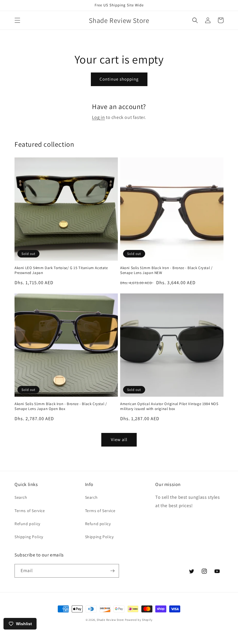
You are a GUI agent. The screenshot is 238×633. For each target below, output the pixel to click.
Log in (98, 117)
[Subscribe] (112, 571)
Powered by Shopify (139, 620)
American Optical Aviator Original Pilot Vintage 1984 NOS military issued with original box (169, 406)
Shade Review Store (110, 620)
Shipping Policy (29, 536)
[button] (17, 20)
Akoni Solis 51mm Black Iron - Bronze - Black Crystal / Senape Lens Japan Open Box (61, 406)
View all (119, 439)
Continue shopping (119, 79)
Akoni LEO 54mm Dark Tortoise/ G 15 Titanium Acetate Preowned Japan (61, 270)
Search (21, 497)
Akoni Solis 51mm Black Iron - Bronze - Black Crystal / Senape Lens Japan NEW (166, 270)
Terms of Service (30, 510)
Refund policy (27, 523)
